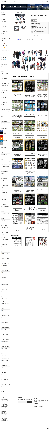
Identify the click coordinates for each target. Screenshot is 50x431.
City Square (3, 147)
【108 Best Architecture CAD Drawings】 (42, 116)
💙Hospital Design (4, 332)
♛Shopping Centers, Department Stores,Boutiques (5, 190)
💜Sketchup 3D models (5, 109)
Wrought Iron (3, 138)
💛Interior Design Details (4, 245)
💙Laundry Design (4, 362)
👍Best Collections (4, 21)
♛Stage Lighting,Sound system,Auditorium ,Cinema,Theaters (5, 230)
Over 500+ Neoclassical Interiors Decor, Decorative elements (42, 172)
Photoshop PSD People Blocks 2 (43, 247)
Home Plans (3, 412)
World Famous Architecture (5, 422)
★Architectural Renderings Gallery (4, 373)
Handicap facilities (4, 118)
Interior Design (3, 411)
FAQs (2, 17)
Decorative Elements (4, 407)
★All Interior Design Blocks (4, 70)
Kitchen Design (4, 128)
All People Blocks (30, 247)
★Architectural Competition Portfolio (5, 369)
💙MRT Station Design (5, 358)
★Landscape (3, 97)
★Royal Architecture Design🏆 (5, 42)
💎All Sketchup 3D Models (4, 91)
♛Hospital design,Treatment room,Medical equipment (4, 179)
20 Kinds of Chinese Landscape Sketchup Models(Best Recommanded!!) (17, 154)
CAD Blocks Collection (5, 401)
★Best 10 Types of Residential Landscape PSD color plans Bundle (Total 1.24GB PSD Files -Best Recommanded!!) (30, 135)
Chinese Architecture (4, 420)
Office (2, 116)
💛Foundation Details (5, 258)
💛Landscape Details (5, 263)
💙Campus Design (4, 286)
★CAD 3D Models (4, 107)
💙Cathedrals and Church (4, 281)
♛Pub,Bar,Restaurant (5, 185)
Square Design (3, 419)
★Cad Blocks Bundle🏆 (5, 51)
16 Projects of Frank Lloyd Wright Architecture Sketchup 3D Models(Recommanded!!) (30, 190)
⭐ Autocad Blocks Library (4, 32)
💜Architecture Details (5, 111)
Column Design (4, 149)
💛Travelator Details (5, 275)
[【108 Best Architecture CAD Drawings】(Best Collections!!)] (42, 105)
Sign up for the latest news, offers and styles (25, 399)
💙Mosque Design (4, 355)
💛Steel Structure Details (4, 250)
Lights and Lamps (4, 157)
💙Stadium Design (4, 313)
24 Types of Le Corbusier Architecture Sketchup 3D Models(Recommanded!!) (17, 190)
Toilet (2, 135)
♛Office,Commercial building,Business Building (5, 171)
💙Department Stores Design (5, 342)
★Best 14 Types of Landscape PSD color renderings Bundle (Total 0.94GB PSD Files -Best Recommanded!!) (17, 135)
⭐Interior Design (4, 78)
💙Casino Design (4, 360)
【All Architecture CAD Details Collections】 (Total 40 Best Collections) (42, 154)
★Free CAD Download (5, 61)
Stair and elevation (4, 154)
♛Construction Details (5, 166)
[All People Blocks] (30, 241)
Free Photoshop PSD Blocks (5, 65)
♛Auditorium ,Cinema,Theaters (4, 236)
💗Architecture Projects (5, 38)
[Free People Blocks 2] (17, 241)
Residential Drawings (4, 415)
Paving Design (4, 140)
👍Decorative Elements (5, 88)
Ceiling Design (4, 123)
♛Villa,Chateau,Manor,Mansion (5, 161)
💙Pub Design (4, 365)
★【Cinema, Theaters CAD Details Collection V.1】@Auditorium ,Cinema (29, 228)
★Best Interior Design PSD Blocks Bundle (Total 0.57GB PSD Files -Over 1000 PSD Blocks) (29, 116)
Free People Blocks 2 (17, 247)
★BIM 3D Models (4, 95)
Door (2, 159)
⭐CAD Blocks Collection (4, 103)
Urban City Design (4, 145)
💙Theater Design (4, 320)
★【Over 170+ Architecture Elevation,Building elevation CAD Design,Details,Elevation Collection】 (17, 228)
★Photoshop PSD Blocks (4, 75)
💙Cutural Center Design (4, 290)
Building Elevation (4, 114)
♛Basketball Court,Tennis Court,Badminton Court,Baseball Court (5, 203)
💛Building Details (4, 253)
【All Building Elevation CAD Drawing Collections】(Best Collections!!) (17, 209)
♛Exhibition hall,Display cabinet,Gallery (4, 223)
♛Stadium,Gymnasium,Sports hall (5, 196)
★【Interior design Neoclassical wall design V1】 (42, 228)
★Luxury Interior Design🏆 (4, 46)
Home (2, 12)
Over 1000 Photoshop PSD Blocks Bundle (17, 95)
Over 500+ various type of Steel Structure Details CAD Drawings (17, 172)
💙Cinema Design (4, 329)
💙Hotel (2, 308)
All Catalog (3, 19)
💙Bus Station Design (5, 303)
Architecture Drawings (5, 405)
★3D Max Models (4, 99)
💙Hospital (3, 305)
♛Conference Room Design (4, 240)
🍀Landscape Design (5, 83)
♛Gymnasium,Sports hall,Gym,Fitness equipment (5, 216)
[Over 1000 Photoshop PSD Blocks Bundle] (17, 86)
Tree (2, 152)
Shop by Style (5, 386)
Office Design (3, 133)
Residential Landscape (5, 417)
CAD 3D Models (4, 404)
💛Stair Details (4, 260)
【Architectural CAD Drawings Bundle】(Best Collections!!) (30, 96)
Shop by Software (5, 389)
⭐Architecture (4, 28)
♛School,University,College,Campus (5, 164)
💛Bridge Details (4, 272)
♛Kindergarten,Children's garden (5, 210)
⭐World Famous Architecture (4, 25)
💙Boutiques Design (5, 346)
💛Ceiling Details (4, 270)
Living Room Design (5, 126)
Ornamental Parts (4, 406)
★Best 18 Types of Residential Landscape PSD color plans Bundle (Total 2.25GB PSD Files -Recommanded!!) (17, 116)
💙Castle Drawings (4, 284)
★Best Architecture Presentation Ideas (4, 378)
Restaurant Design (4, 130)
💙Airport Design (4, 301)
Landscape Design (4, 142)
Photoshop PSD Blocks (5, 403)
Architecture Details (4, 408)
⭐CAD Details (4, 80)
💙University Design (5, 336)
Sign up (15, 1)
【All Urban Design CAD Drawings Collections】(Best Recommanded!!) (42, 209)
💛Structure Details (4, 256)
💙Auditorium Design (5, 327)
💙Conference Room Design (5, 316)
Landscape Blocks (4, 413)
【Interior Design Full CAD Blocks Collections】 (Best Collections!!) (29, 154)
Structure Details (4, 121)
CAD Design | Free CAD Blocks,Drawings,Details (12, 427)
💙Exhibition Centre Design (4, 295)
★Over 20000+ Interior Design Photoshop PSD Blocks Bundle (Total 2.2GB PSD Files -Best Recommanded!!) (42, 96)
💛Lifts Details (3, 277)
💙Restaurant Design (5, 322)
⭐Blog (2, 381)
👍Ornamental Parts (4, 85)
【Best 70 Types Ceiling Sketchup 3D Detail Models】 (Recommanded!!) (29, 172)
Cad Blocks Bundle (4, 399)
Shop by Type (5, 384)
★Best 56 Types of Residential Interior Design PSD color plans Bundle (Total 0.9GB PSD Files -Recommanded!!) (42, 135)
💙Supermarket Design (5, 324)
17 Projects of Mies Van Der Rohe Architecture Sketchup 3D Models (42, 190)
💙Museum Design (4, 310)
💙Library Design (4, 298)
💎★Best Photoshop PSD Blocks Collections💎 (5, 57)
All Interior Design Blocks (5, 400)
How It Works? (3, 14)
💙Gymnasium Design (5, 339)
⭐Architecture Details (5, 36)
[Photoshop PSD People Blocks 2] (43, 241)
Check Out (47, 1)
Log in (12, 1)
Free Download (3, 421)
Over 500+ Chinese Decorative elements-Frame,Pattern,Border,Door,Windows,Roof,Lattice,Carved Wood (33, 209)
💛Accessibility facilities (4, 266)
